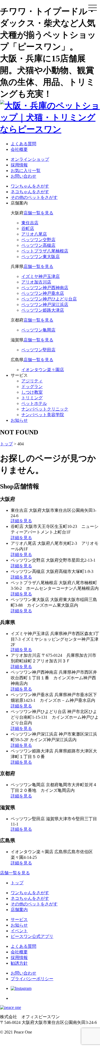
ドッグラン (32, 386)
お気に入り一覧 (26, 170)
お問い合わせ (23, 176)
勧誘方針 (19, 963)
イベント (19, 930)
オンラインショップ (30, 159)
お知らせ (19, 420)
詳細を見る (21, 521)
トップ (17, 883)
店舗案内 (19, 909)
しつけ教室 (32, 392)
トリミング (32, 398)
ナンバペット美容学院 (42, 414)
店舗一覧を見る (38, 213)
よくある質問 (23, 143)
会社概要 (19, 149)
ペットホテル (34, 403)
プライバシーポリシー (32, 978)
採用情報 (19, 165)
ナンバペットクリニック (44, 409)
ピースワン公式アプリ (32, 936)
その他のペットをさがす (34, 904)
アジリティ (32, 381)
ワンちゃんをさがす (30, 892)
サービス (19, 919)
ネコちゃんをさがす (30, 898)
